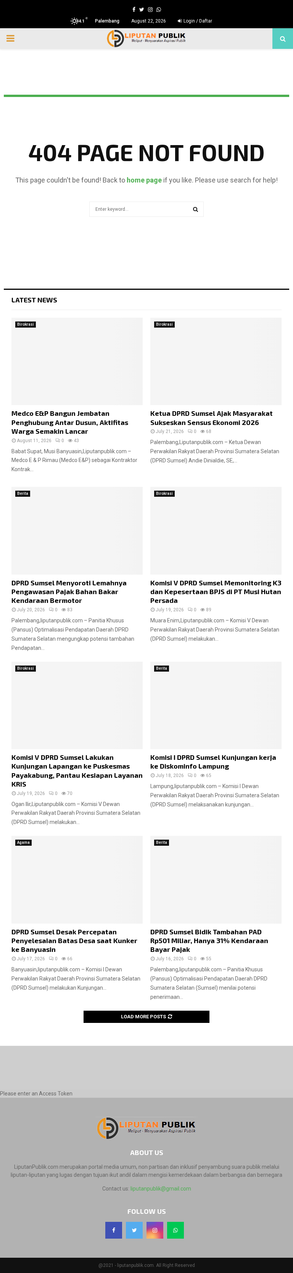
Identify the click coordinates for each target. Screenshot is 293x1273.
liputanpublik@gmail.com (160, 1189)
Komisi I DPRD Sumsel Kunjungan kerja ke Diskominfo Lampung (213, 761)
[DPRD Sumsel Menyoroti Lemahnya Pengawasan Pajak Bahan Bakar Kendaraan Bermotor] (77, 530)
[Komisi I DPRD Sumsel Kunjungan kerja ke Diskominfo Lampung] (216, 705)
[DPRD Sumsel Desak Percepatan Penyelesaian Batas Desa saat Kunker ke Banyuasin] (77, 879)
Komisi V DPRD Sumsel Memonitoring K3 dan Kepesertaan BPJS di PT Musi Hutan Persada (216, 591)
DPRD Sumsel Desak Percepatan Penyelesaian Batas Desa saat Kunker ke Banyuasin (74, 940)
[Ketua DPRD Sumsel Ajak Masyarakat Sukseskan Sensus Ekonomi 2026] (216, 361)
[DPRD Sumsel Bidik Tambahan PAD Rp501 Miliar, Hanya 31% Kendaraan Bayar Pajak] (216, 879)
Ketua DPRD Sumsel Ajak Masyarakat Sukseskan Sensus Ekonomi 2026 (211, 417)
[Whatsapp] (175, 1230)
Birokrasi (25, 324)
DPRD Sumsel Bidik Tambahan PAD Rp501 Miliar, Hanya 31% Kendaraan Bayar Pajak (209, 940)
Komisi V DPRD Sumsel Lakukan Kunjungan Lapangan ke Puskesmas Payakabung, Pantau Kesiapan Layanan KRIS (77, 770)
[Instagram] (154, 1230)
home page (144, 180)
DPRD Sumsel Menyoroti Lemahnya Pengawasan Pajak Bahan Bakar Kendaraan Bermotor (69, 591)
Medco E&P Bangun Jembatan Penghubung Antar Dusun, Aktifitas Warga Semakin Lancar (69, 422)
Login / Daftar (197, 21)
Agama (23, 842)
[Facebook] (113, 1230)
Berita (22, 493)
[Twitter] (134, 1230)
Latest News (34, 300)
